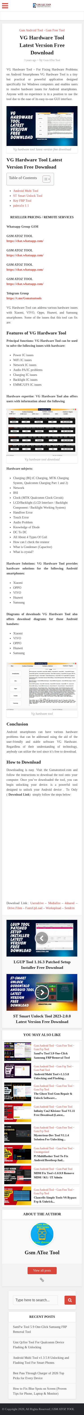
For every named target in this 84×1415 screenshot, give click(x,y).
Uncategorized (41, 1152)
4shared (69, 903)
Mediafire (54, 903)
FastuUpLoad (33, 908)
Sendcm (70, 908)
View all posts (42, 1270)
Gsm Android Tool (31, 30)
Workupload (53, 908)
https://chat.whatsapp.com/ (24, 241)
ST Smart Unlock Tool (27, 195)
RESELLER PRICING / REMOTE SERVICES (42, 217)
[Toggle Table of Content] (44, 179)
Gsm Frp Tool (41, 1049)
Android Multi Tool (25, 191)
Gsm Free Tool (55, 30)
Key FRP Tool (22, 200)
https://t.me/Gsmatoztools (23, 298)
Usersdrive (37, 903)
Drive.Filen (14, 908)
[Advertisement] (42, 849)
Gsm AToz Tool (51, 60)
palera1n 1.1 (21, 205)
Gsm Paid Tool (42, 1070)
